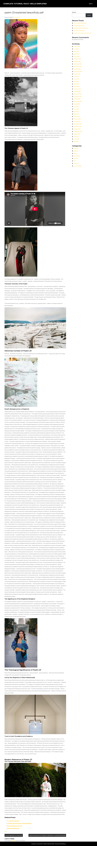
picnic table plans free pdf (15, 826)
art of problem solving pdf (80, 23)
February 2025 (77, 89)
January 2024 (77, 121)
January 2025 (77, 91)
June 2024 (76, 109)
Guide (75, 153)
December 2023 (78, 124)
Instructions (77, 156)
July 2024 (76, 106)
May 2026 (76, 51)
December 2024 (78, 94)
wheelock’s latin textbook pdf (81, 28)
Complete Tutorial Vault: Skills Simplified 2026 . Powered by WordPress (48, 843)
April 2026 (76, 54)
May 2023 (76, 141)
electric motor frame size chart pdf (82, 33)
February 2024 (77, 119)
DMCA (90, 3)
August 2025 (77, 74)
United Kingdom (78, 166)
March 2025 (77, 86)
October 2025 (77, 69)
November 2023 (78, 126)
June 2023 (76, 139)
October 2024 (77, 99)
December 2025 (78, 64)
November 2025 (78, 66)
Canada (76, 151)
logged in (13, 840)
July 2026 (76, 49)
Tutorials (76, 163)
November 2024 (78, 96)
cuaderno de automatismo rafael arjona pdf (19, 823)
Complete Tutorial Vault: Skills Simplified (25, 4)
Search (74, 12)
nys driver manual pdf (79, 30)
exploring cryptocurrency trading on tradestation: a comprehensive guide (47, 835)
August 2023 (77, 134)
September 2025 (78, 71)
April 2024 (76, 114)
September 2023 (78, 131)
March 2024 (77, 116)
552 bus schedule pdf (13, 828)
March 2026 (77, 56)
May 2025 (76, 81)
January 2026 (77, 61)
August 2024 (77, 104)
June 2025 (76, 79)
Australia (76, 148)
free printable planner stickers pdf (13, 835)
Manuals (76, 158)
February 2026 (77, 59)
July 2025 (76, 76)
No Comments (16, 17)
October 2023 (77, 129)
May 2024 (76, 111)
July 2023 (76, 136)
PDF (6, 831)
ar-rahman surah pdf (13, 821)
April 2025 (76, 84)
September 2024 (78, 101)
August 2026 (77, 46)
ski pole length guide (79, 25)
